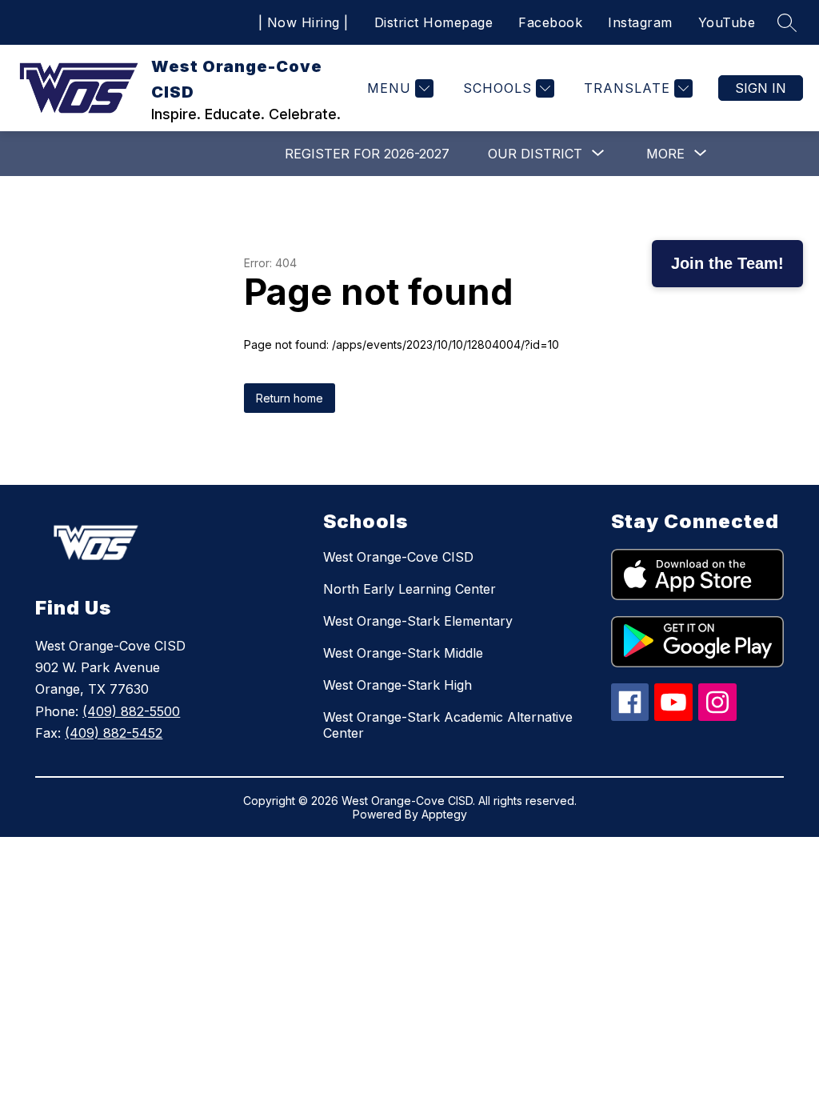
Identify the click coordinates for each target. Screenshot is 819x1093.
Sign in (760, 88)
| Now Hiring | (303, 22)
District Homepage (433, 22)
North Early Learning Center (409, 589)
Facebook (550, 22)
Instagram (640, 22)
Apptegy (444, 814)
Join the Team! (727, 263)
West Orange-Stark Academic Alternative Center (448, 725)
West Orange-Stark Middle (403, 653)
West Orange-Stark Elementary (418, 621)
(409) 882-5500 (131, 711)
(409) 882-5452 (113, 733)
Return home (289, 398)
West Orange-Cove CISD (398, 557)
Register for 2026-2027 (367, 154)
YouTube (727, 22)
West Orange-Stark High (397, 685)
